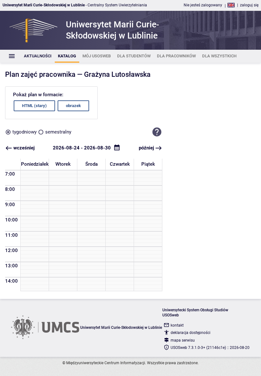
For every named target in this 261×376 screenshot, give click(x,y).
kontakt (177, 325)
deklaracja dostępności (190, 332)
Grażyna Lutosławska (117, 74)
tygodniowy (24, 132)
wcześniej (24, 148)
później (146, 148)
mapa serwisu (183, 340)
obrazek (73, 105)
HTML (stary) (34, 105)
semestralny (58, 132)
